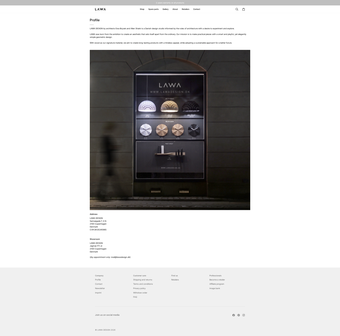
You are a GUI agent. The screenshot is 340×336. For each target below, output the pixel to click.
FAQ (135, 297)
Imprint (98, 293)
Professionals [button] (215, 275)
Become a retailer (217, 280)
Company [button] (99, 275)
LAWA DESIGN (103, 330)
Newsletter (100, 288)
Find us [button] (174, 275)
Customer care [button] (139, 275)
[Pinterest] (238, 315)
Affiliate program (216, 284)
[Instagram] (244, 315)
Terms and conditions (143, 284)
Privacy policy (139, 288)
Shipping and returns (142, 280)
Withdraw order (140, 293)
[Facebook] (233, 315)
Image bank (214, 288)
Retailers (175, 280)
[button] (175, 9)
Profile (98, 280)
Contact (98, 284)
